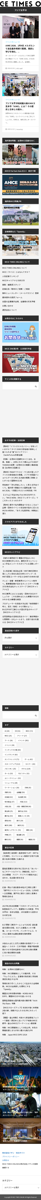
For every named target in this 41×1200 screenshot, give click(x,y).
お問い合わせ (7, 305)
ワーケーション (12, 787)
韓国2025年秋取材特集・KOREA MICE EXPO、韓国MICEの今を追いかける (17, 995)
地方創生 (9, 802)
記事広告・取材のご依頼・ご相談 (16, 289)
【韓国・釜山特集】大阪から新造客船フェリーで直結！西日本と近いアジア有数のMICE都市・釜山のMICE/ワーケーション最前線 (20, 1020)
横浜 (29, 830)
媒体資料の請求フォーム (12, 297)
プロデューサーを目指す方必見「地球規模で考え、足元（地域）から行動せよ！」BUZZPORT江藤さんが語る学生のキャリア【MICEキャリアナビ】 (20, 608)
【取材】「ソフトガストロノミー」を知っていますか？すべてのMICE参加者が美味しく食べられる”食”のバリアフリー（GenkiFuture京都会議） (20, 450)
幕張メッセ (23, 816)
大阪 (23, 802)
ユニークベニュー (13, 778)
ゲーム (29, 759)
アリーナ (22, 736)
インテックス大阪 (13, 750)
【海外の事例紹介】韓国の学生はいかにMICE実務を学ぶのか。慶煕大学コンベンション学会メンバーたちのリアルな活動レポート (20, 562)
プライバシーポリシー (10, 1156)
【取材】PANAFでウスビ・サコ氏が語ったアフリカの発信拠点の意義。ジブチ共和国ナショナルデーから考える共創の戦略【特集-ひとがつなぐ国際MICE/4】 (20, 476)
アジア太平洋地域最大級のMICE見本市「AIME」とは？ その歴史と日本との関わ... (20, 106)
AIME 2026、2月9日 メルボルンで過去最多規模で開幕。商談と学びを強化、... (20, 48)
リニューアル (11, 783)
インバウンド (11, 754)
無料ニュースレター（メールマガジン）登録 (20, 293)
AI (7, 731)
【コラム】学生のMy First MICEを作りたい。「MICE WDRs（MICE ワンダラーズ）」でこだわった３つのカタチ (20, 497)
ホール (9, 773)
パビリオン (10, 769)
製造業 (21, 835)
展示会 (22, 811)
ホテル (25, 769)
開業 (20, 839)
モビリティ (23, 773)
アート (9, 740)
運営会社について (9, 310)
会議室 (21, 792)
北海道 (9, 797)
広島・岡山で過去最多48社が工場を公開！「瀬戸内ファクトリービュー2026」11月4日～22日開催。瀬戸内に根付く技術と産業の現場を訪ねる (20, 892)
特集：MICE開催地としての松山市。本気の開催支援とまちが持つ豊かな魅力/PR (19, 1029)
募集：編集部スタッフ (11, 284)
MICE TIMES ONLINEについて (14, 267)
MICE (29, 731)
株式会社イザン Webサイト (13, 1153)
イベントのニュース (12, 42)
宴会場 (9, 811)
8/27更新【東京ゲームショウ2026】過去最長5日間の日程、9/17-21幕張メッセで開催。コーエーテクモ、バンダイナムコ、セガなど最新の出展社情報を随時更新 (19, 929)
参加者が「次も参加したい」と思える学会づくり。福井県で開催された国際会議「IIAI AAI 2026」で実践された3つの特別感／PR (20, 487)
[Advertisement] (20, 413)
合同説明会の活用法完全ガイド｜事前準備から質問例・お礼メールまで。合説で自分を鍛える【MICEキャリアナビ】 (20, 619)
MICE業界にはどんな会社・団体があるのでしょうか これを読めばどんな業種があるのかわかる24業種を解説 (20, 596)
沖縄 (8, 835)
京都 (8, 792)
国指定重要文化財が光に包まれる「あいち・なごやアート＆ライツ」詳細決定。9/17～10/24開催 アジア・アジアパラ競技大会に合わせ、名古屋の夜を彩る (20, 873)
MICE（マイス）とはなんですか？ (16, 272)
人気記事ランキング (10, 276)
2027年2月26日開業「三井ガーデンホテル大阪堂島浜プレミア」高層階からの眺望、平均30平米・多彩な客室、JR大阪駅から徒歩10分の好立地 (20, 910)
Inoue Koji (20, 129)
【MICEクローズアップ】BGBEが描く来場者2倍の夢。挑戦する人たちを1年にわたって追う (20, 1010)
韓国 (32, 839)
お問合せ (5, 1160)
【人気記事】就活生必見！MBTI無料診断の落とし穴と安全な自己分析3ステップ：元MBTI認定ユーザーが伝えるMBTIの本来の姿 (20, 574)
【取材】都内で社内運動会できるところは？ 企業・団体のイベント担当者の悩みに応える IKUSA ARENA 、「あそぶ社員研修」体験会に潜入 (20, 509)
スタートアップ (12, 764)
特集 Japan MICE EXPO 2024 (14, 1034)
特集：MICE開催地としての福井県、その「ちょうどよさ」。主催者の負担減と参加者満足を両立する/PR (20, 976)
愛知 (8, 820)
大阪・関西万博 (24, 806)
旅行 (20, 820)
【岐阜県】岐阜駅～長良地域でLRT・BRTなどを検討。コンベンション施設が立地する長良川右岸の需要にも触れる (20, 856)
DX (17, 731)
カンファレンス (12, 759)
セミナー (30, 764)
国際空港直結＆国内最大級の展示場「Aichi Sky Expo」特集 (19, 1002)
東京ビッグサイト (13, 830)
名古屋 (22, 797)
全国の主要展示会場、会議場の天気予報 (18, 301)
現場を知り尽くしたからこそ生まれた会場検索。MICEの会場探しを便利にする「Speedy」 (20, 986)
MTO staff (19, 68)
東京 (8, 825)
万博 (28, 787)
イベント (23, 740)
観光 (8, 839)
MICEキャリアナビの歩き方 (13, 280)
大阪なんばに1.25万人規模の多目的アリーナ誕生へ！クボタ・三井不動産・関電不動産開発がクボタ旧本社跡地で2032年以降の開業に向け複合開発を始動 (20, 948)
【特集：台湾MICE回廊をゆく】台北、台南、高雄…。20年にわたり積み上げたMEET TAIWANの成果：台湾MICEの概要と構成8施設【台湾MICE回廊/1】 (20, 463)
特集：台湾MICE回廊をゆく (13, 969)
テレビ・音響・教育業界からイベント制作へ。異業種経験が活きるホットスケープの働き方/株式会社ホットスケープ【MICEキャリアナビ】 (20, 585)
